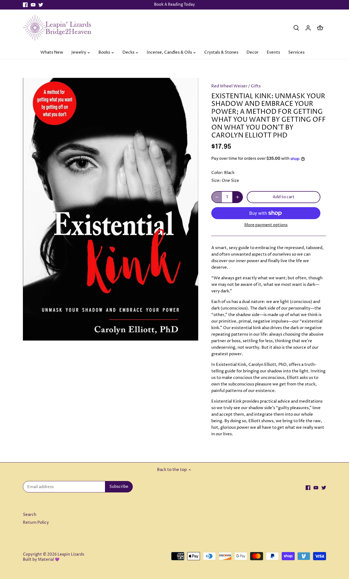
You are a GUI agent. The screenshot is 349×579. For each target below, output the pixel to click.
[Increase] (237, 197)
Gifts (256, 86)
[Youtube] (33, 5)
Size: (216, 180)
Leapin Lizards (71, 554)
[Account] (308, 27)
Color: (217, 173)
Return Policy (36, 522)
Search (29, 514)
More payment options (266, 225)
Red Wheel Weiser (229, 86)
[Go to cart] (320, 27)
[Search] (296, 27)
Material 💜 (48, 559)
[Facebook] (25, 5)
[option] (110, 209)
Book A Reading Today (174, 4)
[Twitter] (40, 5)
